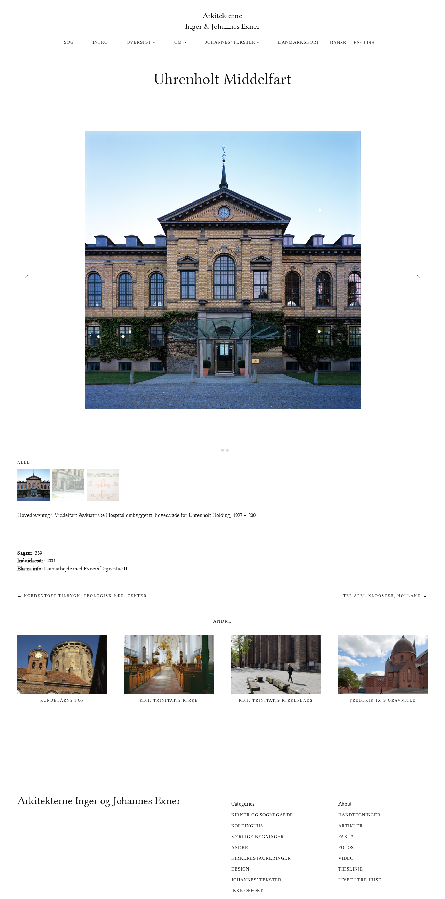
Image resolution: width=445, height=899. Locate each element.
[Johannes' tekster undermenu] (258, 42)
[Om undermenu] (184, 42)
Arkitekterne (222, 15)
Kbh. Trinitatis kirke (169, 700)
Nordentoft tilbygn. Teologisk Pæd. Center (85, 596)
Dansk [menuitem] (338, 42)
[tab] (217, 450)
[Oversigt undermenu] (154, 42)
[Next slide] (418, 277)
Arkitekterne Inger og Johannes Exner (98, 800)
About (345, 804)
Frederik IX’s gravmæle (383, 700)
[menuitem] (338, 42)
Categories (242, 804)
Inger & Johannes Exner (222, 26)
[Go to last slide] (26, 277)
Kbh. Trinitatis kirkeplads (276, 700)
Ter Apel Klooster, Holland (382, 596)
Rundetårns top (62, 700)
